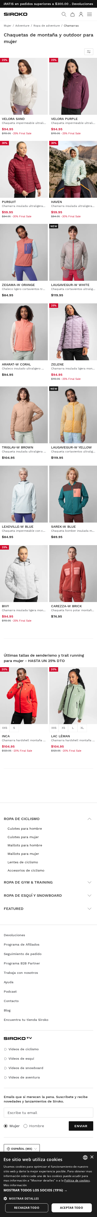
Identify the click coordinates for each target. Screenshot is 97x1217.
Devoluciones (14, 935)
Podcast (10, 991)
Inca (6, 736)
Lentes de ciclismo (23, 862)
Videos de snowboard (25, 1068)
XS (63, 727)
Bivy (5, 606)
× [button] (91, 1157)
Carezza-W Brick (66, 606)
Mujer (14, 1126)
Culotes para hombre (25, 828)
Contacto (11, 1001)
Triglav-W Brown (17, 447)
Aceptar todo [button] (71, 1208)
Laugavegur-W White (70, 285)
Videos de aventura (24, 1077)
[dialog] (48, 1184)
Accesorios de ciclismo (26, 870)
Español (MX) (21, 1148)
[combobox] (85, 1157)
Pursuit (9, 202)
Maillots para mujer (23, 854)
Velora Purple (64, 119)
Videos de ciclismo (23, 1049)
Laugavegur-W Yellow (71, 447)
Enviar (81, 1126)
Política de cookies (77, 1180)
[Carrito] (72, 14)
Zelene (57, 364)
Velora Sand (13, 119)
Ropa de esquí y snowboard (33, 895)
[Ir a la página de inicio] (15, 14)
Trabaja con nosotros (21, 973)
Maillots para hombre (25, 845)
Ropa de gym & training (28, 882)
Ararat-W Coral (16, 364)
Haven (56, 202)
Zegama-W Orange (18, 285)
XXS (4, 727)
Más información (15, 1185)
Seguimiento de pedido (22, 954)
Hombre (36, 1126)
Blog (7, 1010)
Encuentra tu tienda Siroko (26, 1020)
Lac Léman (60, 736)
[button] (48, 1190)
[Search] (64, 14)
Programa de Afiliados (21, 944)
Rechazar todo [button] (26, 1208)
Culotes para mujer (23, 837)
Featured (14, 908)
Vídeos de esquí (21, 1058)
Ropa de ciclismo (22, 819)
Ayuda (8, 982)
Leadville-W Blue (17, 526)
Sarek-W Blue (63, 526)
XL (82, 727)
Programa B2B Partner (22, 963)
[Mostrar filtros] (88, 51)
